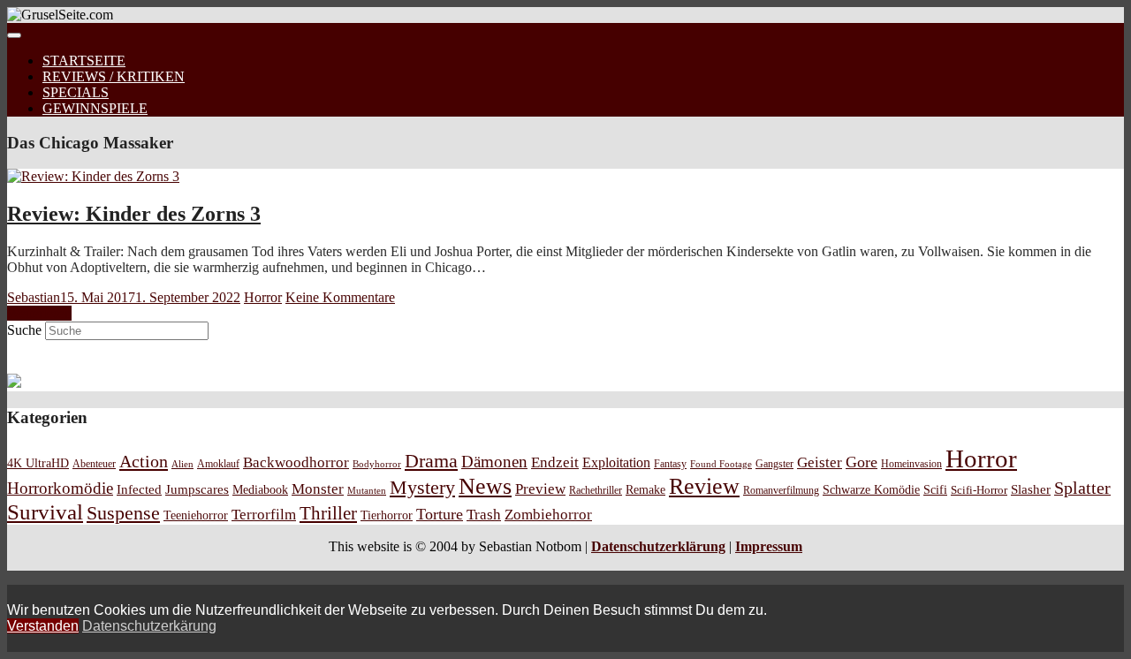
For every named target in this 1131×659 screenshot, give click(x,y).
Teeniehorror (195, 515)
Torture (439, 514)
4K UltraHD (38, 463)
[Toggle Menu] (14, 35)
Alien (182, 463)
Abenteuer (94, 464)
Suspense (123, 513)
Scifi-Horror (979, 489)
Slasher (1031, 489)
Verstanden (43, 625)
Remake (645, 489)
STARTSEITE (83, 60)
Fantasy (670, 464)
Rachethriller (595, 490)
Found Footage (721, 463)
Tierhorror (387, 515)
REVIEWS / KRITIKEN (113, 76)
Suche (24, 329)
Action (143, 461)
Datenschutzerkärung (149, 625)
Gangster (774, 464)
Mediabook (260, 489)
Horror (263, 297)
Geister (819, 462)
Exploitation (616, 463)
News (485, 486)
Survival (45, 512)
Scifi (935, 489)
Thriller (328, 513)
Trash (484, 514)
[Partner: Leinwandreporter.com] (14, 382)
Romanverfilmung (781, 490)
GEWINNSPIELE (95, 108)
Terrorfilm (264, 514)
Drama (431, 461)
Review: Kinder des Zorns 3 (134, 213)
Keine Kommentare (340, 297)
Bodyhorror (377, 463)
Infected (139, 489)
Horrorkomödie (60, 488)
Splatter (1082, 487)
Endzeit (555, 462)
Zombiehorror (548, 514)
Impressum (768, 546)
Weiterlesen (39, 313)
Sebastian (33, 297)
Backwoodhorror (296, 462)
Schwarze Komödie (871, 489)
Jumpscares (197, 489)
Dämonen (494, 461)
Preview (540, 489)
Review (704, 486)
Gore (861, 462)
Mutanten (366, 491)
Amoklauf (218, 464)
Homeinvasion (911, 464)
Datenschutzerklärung (658, 546)
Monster (318, 489)
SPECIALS (75, 92)
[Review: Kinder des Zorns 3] (93, 176)
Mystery (422, 487)
